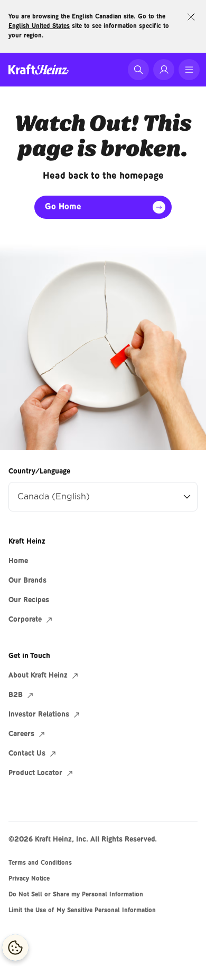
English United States (39, 26)
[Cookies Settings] (15, 947)
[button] (138, 69)
